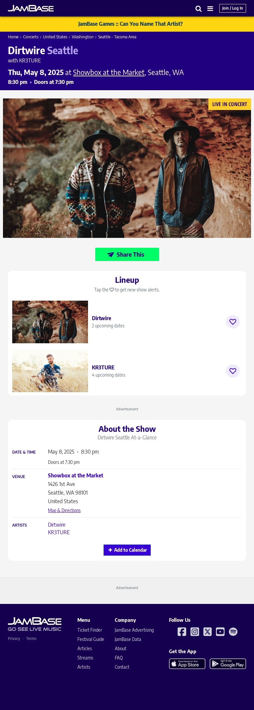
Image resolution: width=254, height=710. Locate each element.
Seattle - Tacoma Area (117, 36)
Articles (84, 648)
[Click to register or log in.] (233, 321)
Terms (31, 638)
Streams (85, 657)
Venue (18, 477)
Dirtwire (56, 524)
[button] (199, 8)
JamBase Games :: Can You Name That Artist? (130, 23)
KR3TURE (59, 532)
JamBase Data (128, 639)
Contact (122, 667)
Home (13, 36)
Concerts (30, 36)
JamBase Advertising (134, 630)
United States (55, 36)
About (120, 648)
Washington (83, 36)
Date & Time (24, 452)
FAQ (119, 657)
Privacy (14, 638)
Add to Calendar (130, 550)
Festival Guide (90, 639)
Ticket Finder (89, 630)
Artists (19, 525)
